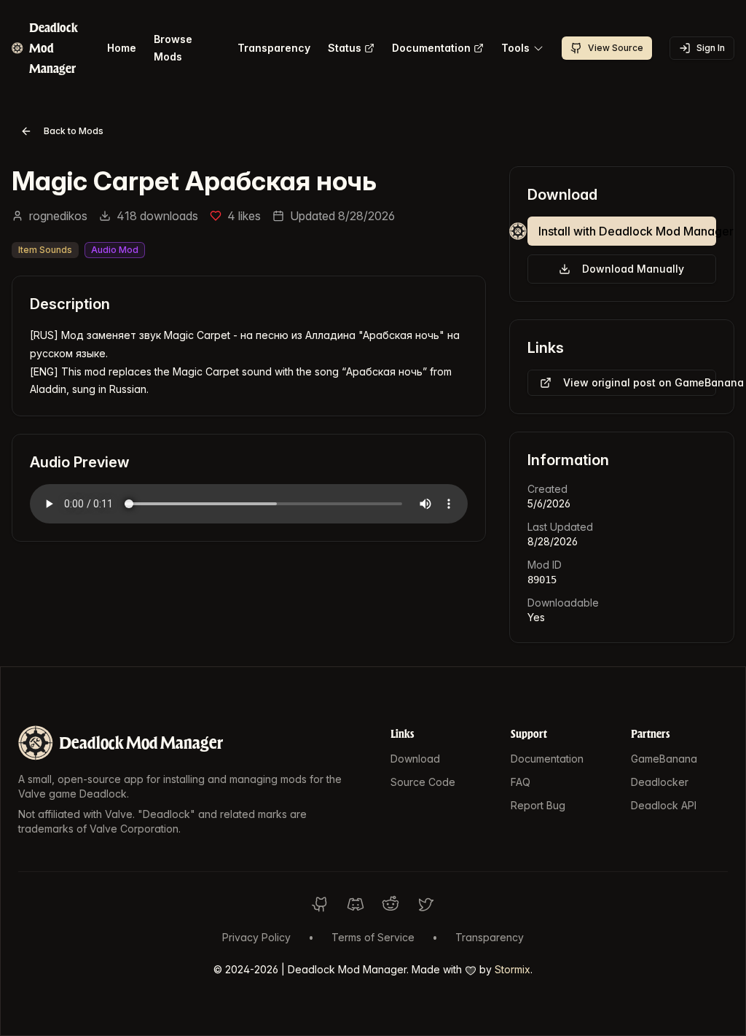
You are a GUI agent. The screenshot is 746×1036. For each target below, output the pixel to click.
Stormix (512, 969)
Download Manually (633, 268)
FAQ (520, 782)
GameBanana (664, 758)
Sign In (710, 47)
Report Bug (538, 805)
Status (344, 48)
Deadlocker (659, 782)
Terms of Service (373, 937)
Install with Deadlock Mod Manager (627, 231)
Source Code (422, 782)
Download (415, 758)
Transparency (273, 48)
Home (121, 48)
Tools (515, 48)
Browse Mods (173, 48)
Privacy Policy (256, 937)
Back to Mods (73, 130)
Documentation (431, 48)
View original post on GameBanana (639, 382)
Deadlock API (663, 805)
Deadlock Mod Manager (141, 742)
